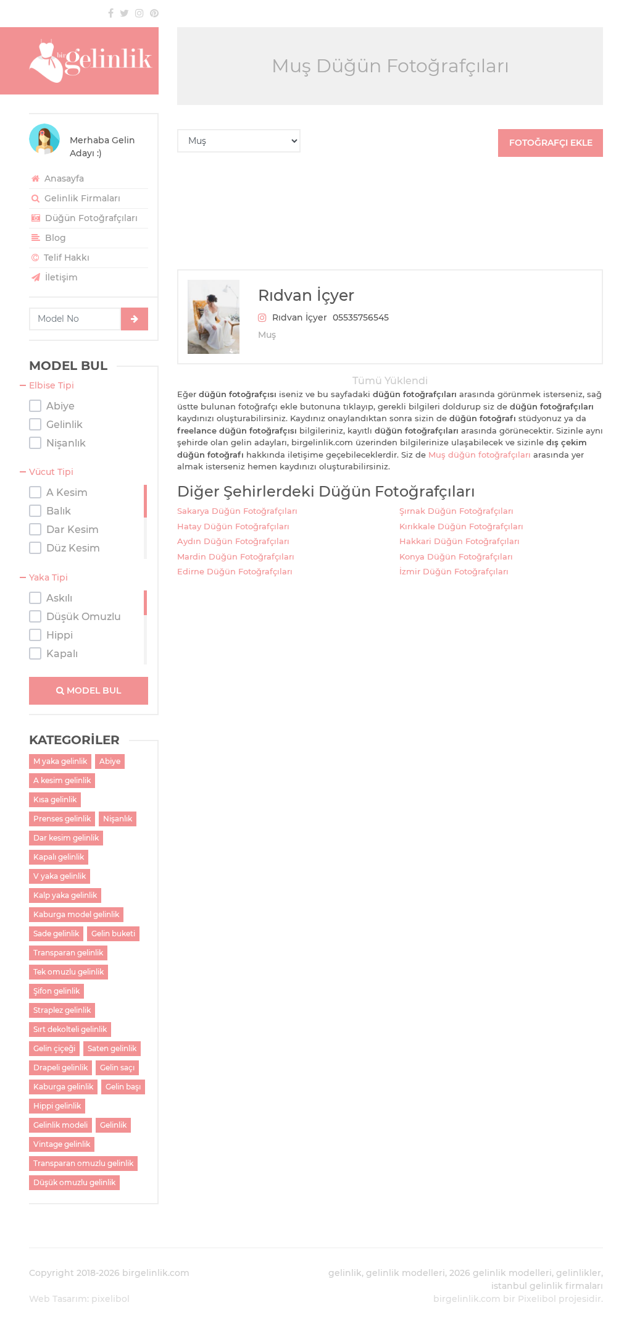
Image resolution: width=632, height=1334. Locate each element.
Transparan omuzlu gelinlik (83, 1163)
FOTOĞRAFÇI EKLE (550, 142)
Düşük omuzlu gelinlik (74, 1182)
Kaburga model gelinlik (76, 914)
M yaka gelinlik (60, 761)
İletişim (60, 277)
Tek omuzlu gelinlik (68, 971)
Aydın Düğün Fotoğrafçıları (233, 541)
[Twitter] (124, 13)
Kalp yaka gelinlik (65, 895)
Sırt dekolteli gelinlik (70, 1029)
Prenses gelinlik (62, 818)
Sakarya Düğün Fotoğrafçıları (237, 511)
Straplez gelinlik (62, 1010)
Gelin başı (123, 1086)
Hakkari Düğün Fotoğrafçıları (459, 541)
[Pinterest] (154, 13)
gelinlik (345, 1272)
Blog (54, 237)
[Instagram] (139, 13)
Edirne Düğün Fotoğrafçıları (235, 571)
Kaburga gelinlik (63, 1086)
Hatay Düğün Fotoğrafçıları (233, 526)
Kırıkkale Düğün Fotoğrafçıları (461, 526)
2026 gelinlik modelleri (500, 1272)
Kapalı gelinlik (58, 857)
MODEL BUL (92, 690)
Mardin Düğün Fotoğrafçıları (235, 556)
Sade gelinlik (56, 933)
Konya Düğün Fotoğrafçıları (456, 556)
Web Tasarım (58, 1298)
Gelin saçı (117, 1067)
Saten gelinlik (112, 1048)
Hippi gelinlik (57, 1105)
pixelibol (110, 1298)
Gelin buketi (113, 933)
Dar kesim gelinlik (66, 837)
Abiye (109, 761)
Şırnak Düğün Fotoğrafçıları (456, 511)
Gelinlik (113, 1125)
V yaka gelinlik (59, 876)
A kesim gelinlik (62, 780)
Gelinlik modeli (60, 1125)
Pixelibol (537, 1298)
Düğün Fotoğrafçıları (90, 218)
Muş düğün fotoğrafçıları (479, 454)
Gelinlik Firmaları (81, 198)
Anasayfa (63, 178)
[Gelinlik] (94, 61)
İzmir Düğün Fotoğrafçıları (454, 571)
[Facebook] (111, 13)
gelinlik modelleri (405, 1272)
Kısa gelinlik (55, 799)
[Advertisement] (390, 213)
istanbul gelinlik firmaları (547, 1285)
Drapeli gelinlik (60, 1067)
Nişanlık (117, 818)
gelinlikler (578, 1272)
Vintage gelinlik (61, 1144)
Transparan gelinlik (68, 952)
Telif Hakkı (65, 257)
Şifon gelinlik (56, 991)
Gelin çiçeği (54, 1048)
